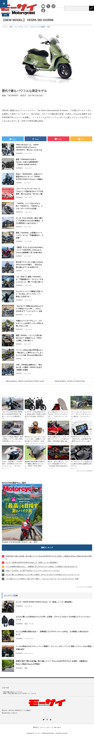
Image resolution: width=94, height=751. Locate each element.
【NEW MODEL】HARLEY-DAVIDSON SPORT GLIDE (24, 381)
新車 (11, 27)
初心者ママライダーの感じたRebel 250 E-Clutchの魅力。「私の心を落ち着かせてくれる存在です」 (29, 264)
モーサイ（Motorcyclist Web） (45, 733)
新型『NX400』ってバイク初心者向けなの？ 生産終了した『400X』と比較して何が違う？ (29, 337)
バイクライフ (29, 638)
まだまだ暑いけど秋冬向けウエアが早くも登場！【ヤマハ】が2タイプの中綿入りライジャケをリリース (53, 618)
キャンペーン (29, 653)
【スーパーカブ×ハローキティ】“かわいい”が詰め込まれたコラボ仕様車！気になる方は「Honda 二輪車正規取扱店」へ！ (29, 191)
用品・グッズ (29, 624)
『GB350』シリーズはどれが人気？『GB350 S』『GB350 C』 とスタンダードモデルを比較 (29, 205)
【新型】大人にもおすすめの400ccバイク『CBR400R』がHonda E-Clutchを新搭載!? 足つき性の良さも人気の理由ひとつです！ (29, 250)
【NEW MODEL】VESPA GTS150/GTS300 (69, 381)
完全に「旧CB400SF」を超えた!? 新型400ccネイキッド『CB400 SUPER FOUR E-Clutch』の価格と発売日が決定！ (29, 176)
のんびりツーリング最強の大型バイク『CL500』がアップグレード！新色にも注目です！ (29, 293)
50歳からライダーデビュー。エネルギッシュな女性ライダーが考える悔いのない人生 (29, 323)
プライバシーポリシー (46, 727)
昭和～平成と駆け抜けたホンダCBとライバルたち (19, 693)
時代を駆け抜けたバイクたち (12, 692)
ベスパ (26, 27)
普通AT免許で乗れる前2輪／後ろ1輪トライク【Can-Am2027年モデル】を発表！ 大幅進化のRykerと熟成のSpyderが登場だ (52, 662)
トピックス (28, 153)
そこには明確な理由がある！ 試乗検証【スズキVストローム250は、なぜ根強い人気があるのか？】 (52, 632)
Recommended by (81, 470)
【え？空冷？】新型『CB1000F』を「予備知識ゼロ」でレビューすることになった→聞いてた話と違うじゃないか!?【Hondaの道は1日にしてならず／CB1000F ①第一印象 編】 (29, 279)
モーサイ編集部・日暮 (42, 27)
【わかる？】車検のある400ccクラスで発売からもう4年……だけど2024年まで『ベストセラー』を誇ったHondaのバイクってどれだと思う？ (29, 308)
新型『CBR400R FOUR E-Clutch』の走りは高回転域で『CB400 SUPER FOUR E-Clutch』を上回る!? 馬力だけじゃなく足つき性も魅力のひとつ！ (29, 162)
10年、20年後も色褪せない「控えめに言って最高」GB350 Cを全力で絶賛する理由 (29, 367)
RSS (50, 719)
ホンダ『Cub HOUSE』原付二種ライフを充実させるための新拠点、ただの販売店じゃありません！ (29, 220)
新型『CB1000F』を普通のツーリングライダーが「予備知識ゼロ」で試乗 (29, 235)
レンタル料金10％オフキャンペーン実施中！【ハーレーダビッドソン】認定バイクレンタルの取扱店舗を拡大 (54, 647)
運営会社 (35, 727)
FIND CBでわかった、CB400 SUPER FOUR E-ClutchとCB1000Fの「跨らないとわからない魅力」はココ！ (29, 147)
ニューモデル (18, 27)
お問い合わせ (57, 727)
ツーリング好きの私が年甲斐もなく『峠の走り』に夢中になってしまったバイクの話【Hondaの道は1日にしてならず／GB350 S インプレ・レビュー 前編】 (29, 352)
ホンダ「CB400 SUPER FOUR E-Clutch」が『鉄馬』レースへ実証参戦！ (44, 602)
